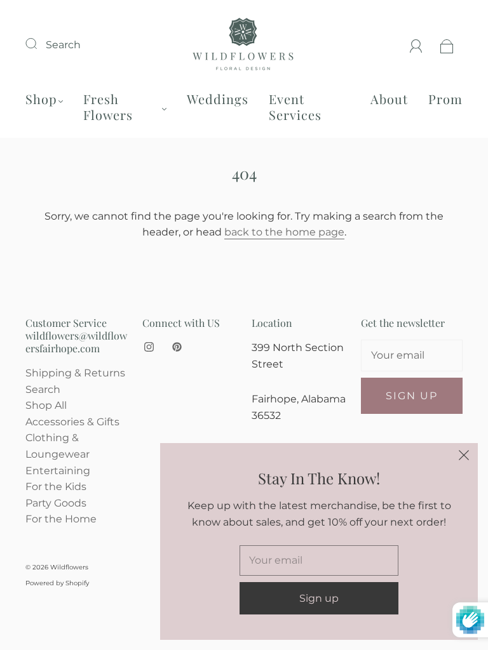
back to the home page (284, 232)
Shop (41, 99)
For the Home (61, 519)
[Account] (416, 45)
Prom (445, 99)
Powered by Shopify (57, 583)
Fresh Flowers (108, 107)
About (389, 99)
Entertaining (57, 471)
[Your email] (412, 355)
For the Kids (55, 487)
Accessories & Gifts (72, 422)
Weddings (217, 99)
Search (63, 45)
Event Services (295, 107)
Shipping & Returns (75, 373)
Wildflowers (69, 567)
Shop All (46, 405)
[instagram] (149, 347)
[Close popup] (464, 457)
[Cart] (447, 45)
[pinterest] (177, 347)
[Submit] (39, 43)
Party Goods (55, 503)
